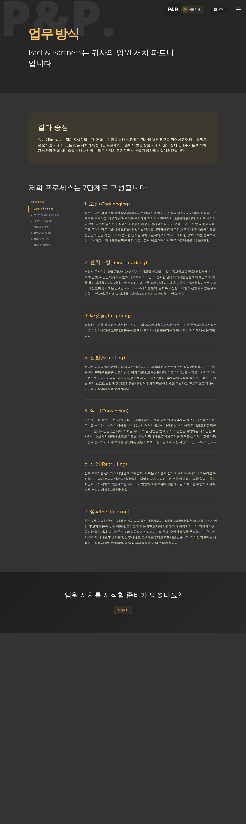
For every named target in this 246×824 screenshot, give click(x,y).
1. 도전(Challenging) (42, 208)
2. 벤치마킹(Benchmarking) (45, 214)
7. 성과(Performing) (41, 245)
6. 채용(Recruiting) (40, 239)
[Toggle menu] (238, 9)
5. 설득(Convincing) (41, 232)
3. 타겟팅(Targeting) (41, 220)
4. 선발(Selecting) (40, 226)
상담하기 (194, 9)
